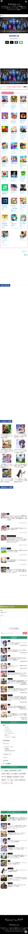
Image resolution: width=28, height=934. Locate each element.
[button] (7, 42)
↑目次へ (24, 251)
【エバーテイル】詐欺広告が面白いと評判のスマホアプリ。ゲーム (20, 436)
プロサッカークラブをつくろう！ (4, 240)
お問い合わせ (10, 920)
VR (2, 776)
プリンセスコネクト (9, 733)
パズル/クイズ (10, 687)
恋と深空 (13, 191)
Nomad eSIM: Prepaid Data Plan (4, 207)
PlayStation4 (16, 776)
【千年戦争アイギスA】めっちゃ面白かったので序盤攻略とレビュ (6, 466)
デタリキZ (7, 729)
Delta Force (22, 191)
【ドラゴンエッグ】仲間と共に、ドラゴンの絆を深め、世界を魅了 (6, 480)
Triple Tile (4, 178)
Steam (22, 776)
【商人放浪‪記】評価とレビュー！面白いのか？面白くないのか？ (6, 451)
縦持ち (8, 773)
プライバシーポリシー (11, 919)
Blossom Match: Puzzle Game (23, 165)
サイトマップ (19, 920)
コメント (2, 615)
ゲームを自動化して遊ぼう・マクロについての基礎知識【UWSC (20, 480)
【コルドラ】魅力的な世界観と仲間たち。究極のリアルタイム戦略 (20, 466)
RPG (8, 514)
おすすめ (9, 548)
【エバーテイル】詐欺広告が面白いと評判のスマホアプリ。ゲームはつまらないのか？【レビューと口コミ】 (17, 827)
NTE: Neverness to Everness (13, 223)
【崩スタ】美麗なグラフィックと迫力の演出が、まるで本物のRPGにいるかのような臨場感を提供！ (17, 715)
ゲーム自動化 (7, 763)
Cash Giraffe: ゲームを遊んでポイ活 (23, 178)
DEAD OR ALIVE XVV (11, 536)
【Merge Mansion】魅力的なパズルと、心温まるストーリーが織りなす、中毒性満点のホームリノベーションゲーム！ (17, 690)
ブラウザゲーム (6, 783)
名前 (1, 610)
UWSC (19, 770)
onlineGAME (22, 773)
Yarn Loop (4, 133)
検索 (25, 633)
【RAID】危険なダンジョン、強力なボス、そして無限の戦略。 (6, 436)
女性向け (4, 780)
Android (4, 773)
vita (11, 783)
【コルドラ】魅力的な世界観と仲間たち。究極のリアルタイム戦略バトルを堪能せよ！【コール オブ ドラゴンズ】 (17, 856)
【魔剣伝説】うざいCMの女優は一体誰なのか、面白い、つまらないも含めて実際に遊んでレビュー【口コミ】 (17, 571)
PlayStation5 (22, 780)
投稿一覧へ (24, 719)
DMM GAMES (13, 770)
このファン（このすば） (10, 737)
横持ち (16, 773)
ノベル (5, 757)
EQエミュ (7, 735)
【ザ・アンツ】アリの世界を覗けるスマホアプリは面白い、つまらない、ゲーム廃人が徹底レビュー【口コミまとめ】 (17, 879)
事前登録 (9, 776)
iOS (12, 773)
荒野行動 (22, 238)
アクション (6, 743)
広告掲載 (21, 919)
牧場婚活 (7, 748)
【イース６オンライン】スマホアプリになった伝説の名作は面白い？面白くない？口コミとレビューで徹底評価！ (17, 659)
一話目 (16, 780)
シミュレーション (11, 671)
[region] (14, 56)
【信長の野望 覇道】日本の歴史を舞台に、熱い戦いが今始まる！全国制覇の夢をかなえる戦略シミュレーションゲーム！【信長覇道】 (17, 682)
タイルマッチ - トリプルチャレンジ (23, 207)
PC (5, 776)
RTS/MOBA (10, 678)
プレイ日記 (10, 780)
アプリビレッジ (14, 4)
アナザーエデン (8, 731)
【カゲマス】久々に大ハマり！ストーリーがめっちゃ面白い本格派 (20, 451)
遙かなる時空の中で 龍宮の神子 (23, 223)
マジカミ (7, 727)
